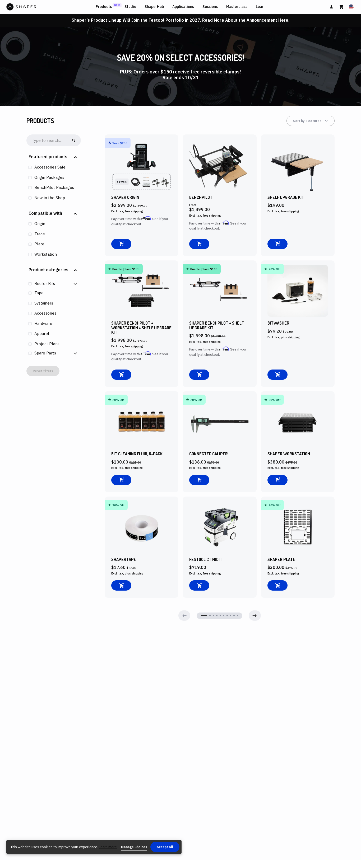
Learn (261, 6)
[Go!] (74, 140)
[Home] (50, 7)
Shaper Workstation (288, 454)
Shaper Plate (281, 559)
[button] (53, 157)
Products (104, 6)
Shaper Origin (125, 197)
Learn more (108, 847)
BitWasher (278, 323)
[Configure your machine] (199, 244)
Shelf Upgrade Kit (285, 197)
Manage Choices (134, 847)
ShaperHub (154, 6)
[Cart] (341, 7)
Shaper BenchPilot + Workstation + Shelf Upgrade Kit (141, 328)
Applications (183, 6)
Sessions (210, 6)
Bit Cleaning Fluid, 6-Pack (137, 454)
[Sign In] (331, 7)
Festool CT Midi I (205, 559)
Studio (130, 6)
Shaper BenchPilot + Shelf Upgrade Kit (216, 325)
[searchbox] (49, 140)
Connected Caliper (208, 454)
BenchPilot (200, 197)
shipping (137, 211)
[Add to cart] (121, 244)
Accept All (165, 847)
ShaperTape (123, 559)
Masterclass (236, 6)
